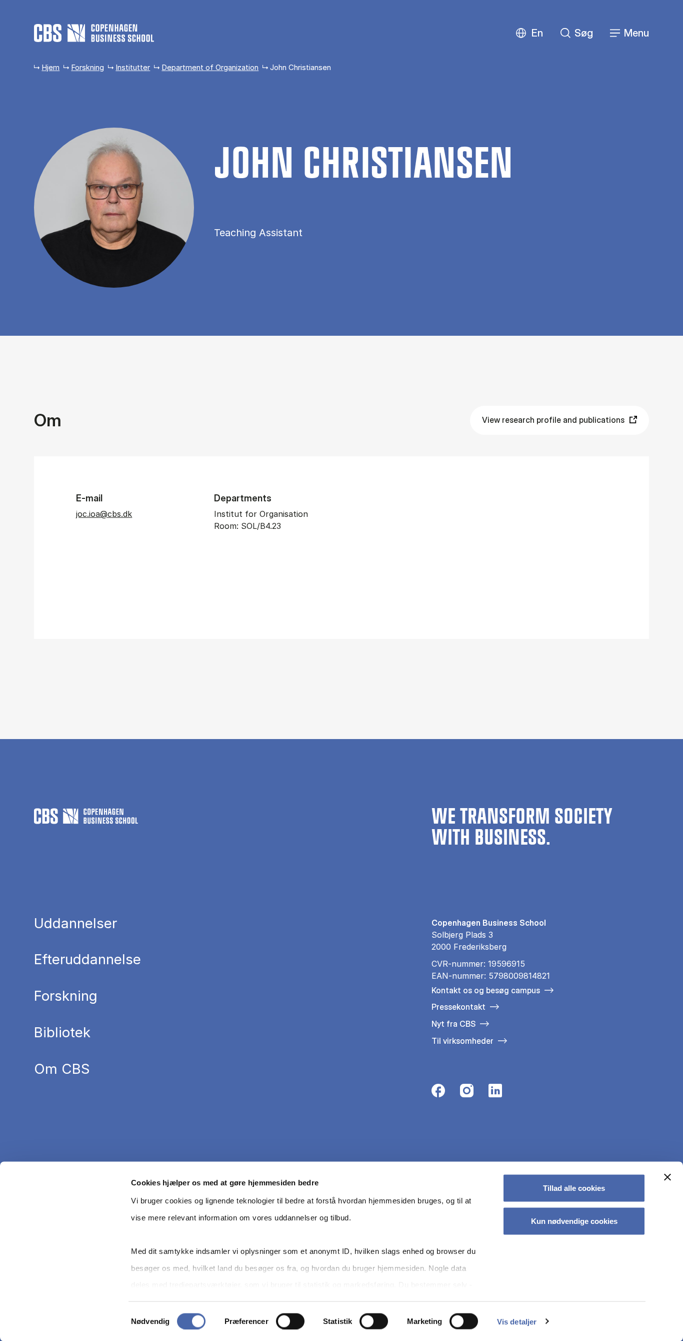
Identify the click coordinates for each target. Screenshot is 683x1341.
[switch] (290, 1321)
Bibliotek (62, 1033)
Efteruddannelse (87, 960)
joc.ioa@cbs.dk (104, 514)
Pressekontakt (459, 1007)
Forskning (87, 67)
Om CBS (62, 1069)
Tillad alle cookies (574, 1188)
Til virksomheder (463, 1041)
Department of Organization (210, 67)
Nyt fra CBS (454, 1024)
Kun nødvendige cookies (574, 1220)
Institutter (133, 67)
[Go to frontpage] (94, 33)
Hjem (51, 67)
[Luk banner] (667, 1177)
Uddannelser (75, 924)
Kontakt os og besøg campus (486, 990)
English (529, 33)
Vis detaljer (516, 1321)
